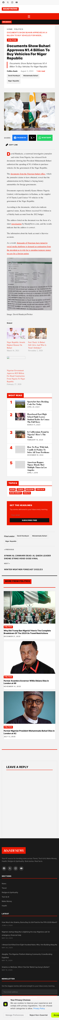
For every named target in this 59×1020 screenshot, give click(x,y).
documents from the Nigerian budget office (28, 173)
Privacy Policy (39, 1008)
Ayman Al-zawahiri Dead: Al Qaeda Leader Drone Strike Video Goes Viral (27, 557)
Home (10, 29)
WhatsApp (46, 138)
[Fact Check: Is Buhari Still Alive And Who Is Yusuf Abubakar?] (37, 333)
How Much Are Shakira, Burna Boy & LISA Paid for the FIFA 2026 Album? (29, 922)
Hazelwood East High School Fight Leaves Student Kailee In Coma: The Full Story (38, 418)
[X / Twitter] (7, 2)
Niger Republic (13, 81)
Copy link (13, 145)
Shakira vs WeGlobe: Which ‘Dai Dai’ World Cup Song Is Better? (26, 967)
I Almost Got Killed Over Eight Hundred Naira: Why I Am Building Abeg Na (29, 945)
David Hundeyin (14, 76)
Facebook (21, 138)
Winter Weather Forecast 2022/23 (23, 569)
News (12, 489)
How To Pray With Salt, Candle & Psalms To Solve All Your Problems (38, 449)
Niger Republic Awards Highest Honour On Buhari (16, 345)
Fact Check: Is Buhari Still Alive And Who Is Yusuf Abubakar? (37, 345)
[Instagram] (12, 2)
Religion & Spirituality (10, 892)
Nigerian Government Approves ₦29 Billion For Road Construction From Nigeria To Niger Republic (16, 376)
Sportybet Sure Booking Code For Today (38, 403)
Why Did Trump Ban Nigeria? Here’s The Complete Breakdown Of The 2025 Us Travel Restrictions (27, 631)
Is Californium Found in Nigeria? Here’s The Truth (38, 434)
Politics (18, 29)
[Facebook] (3, 2)
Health (27, 493)
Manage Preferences (15, 1015)
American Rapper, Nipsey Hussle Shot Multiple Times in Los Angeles (37, 466)
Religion (30, 489)
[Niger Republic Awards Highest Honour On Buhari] (16, 333)
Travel (20, 489)
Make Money (15, 493)
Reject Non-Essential (38, 1015)
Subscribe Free (29, 520)
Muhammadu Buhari (30, 76)
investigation (16, 223)
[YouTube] (16, 2)
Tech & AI (40, 489)
